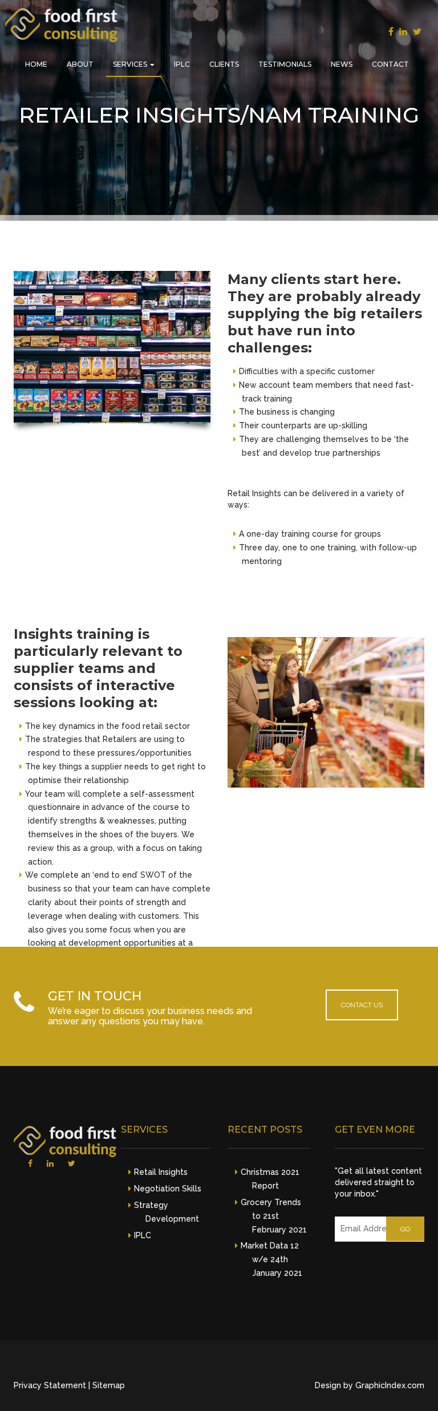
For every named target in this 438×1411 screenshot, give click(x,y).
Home (36, 64)
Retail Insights (161, 1172)
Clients (224, 64)
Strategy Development (166, 1212)
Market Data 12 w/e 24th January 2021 (271, 1259)
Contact (390, 64)
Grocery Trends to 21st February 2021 (274, 1216)
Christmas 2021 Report (270, 1178)
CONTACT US (362, 1005)
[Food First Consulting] (61, 27)
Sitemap (108, 1385)
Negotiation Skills (167, 1188)
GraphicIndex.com (389, 1385)
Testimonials (284, 64)
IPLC (182, 64)
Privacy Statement (50, 1385)
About (80, 64)
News (341, 64)
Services (131, 64)
